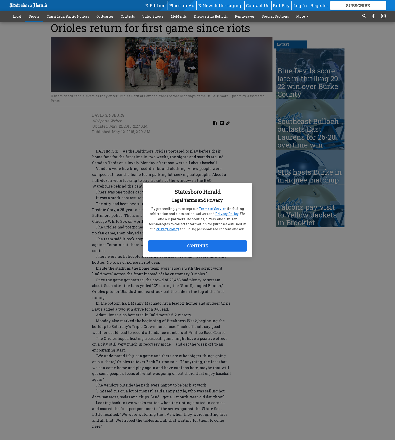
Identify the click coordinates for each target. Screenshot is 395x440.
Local (17, 16)
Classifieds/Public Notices (68, 16)
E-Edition (155, 5)
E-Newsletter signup (220, 5)
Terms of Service (212, 209)
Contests (128, 16)
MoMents (179, 16)
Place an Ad (182, 5)
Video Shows (152, 16)
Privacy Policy (226, 214)
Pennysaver (244, 16)
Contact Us (258, 5)
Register (319, 5)
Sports (34, 16)
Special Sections (275, 16)
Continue (197, 245)
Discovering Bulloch (211, 16)
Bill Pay (281, 5)
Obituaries (104, 16)
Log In (300, 5)
